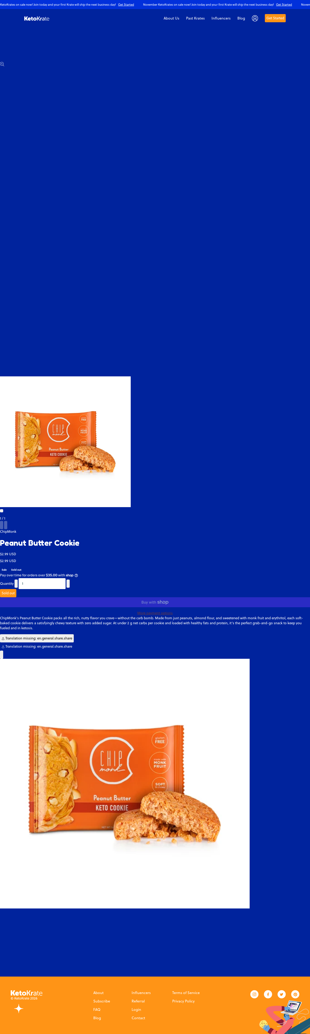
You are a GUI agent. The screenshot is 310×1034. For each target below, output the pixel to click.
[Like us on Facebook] (268, 994)
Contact (138, 1017)
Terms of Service (186, 992)
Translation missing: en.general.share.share (38, 638)
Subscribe (101, 1001)
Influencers (141, 992)
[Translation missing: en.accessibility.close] (1, 655)
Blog (97, 1017)
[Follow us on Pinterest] (295, 994)
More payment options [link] (155, 613)
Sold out (8, 593)
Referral (138, 1001)
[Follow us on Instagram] (254, 994)
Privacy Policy (183, 1001)
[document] (155, 783)
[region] (155, 4)
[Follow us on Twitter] (282, 994)
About (98, 992)
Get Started (275, 18)
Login (136, 1009)
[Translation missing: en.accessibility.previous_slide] (1, 525)
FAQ (96, 1009)
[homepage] (36, 18)
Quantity (7, 583)
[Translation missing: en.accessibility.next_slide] (5, 525)
